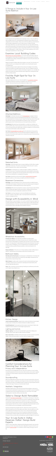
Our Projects (38, 1)
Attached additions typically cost (17, 131)
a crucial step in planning (32, 80)
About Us (47, 1)
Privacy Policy (51, 438)
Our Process (33, 1)
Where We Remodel (27, 1)
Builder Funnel (51, 440)
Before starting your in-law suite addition (13, 55)
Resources (42, 1)
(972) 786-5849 (5, 447)
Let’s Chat (19, 3)
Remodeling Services (19, 1)
